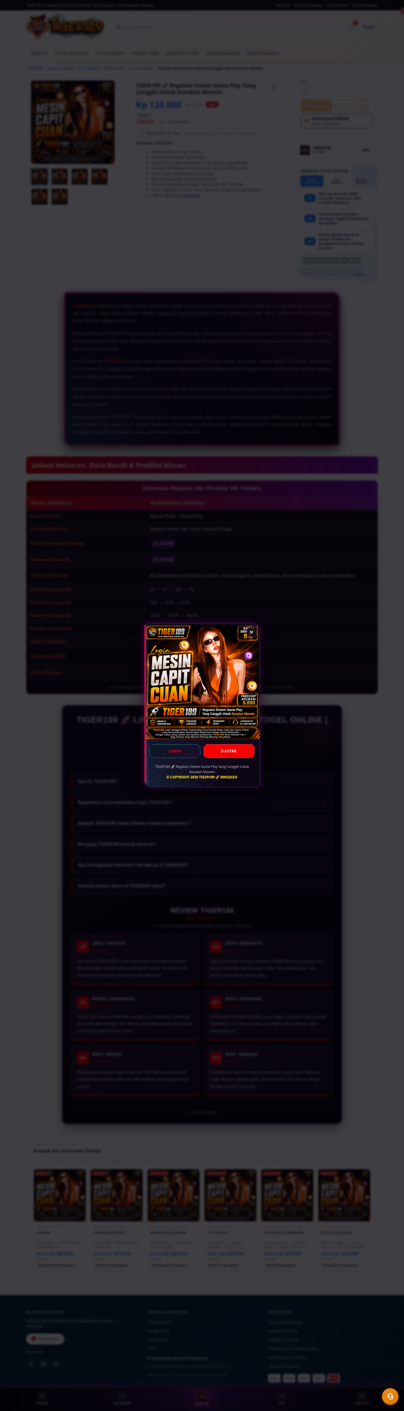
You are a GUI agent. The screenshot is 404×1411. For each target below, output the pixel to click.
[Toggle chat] (390, 1396)
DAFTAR (229, 751)
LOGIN (175, 751)
